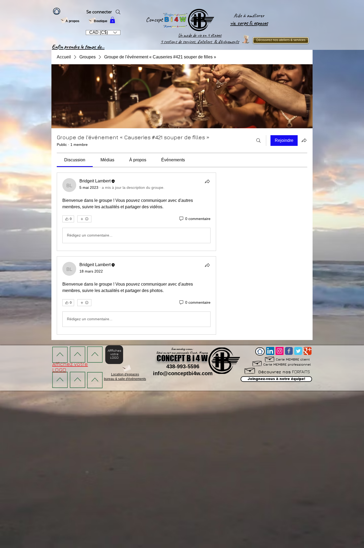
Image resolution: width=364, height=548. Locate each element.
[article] (136, 212)
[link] (74, 160)
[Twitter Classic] (298, 351)
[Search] (118, 12)
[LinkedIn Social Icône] (270, 351)
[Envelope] (64, 19)
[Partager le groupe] (304, 140)
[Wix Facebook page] (289, 351)
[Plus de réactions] (84, 218)
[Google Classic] (308, 351)
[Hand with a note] (245, 39)
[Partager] (207, 181)
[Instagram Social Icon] (280, 351)
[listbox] (103, 32)
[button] (112, 20)
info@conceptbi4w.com (183, 373)
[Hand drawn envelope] (257, 363)
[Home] (56, 11)
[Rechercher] (258, 140)
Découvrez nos (284, 371)
